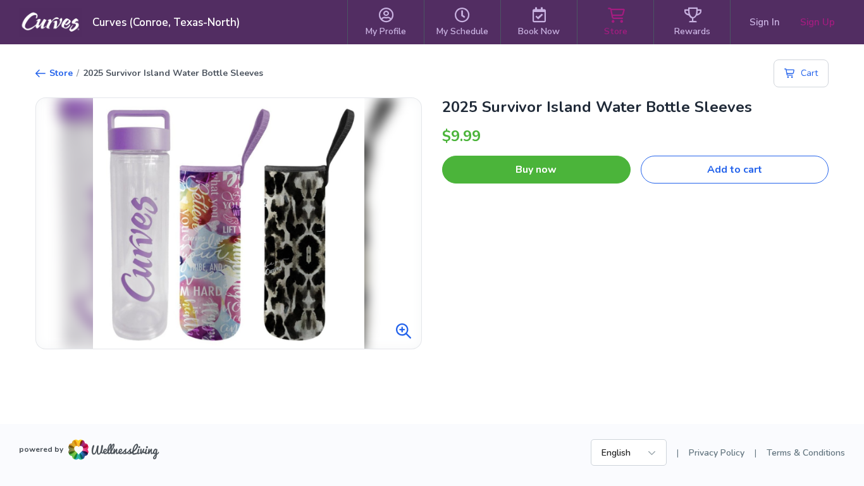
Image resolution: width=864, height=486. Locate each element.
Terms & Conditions (806, 453)
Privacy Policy (716, 453)
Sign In (765, 22)
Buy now (536, 170)
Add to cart (734, 170)
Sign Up (817, 22)
